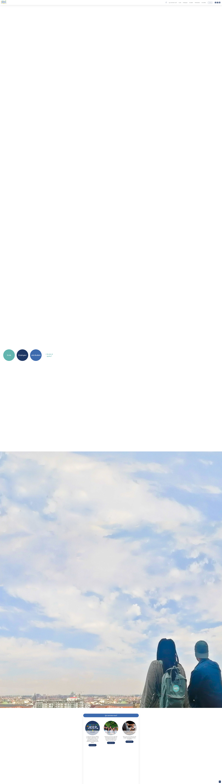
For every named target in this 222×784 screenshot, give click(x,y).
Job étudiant (36, 355)
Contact (210, 2)
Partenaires (197, 2)
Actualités (204, 2)
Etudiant (191, 2)
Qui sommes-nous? (173, 2)
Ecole (180, 2)
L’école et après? (49, 355)
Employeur (185, 2)
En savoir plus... (92, 745)
